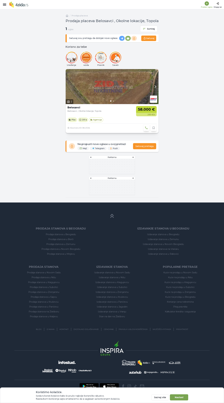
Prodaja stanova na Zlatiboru (44, 311)
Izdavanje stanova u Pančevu (112, 301)
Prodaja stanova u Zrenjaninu (43, 292)
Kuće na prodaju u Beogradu (180, 297)
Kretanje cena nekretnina (180, 301)
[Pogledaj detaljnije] (112, 86)
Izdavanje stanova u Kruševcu (112, 297)
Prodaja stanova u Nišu (44, 277)
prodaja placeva (80, 15)
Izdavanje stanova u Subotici (112, 287)
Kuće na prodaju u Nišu (180, 277)
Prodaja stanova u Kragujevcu (44, 282)
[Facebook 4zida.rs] (123, 386)
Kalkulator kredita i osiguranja (180, 311)
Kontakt (64, 329)
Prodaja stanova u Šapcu (44, 297)
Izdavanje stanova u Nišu (112, 277)
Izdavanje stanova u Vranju (112, 311)
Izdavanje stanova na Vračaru (163, 249)
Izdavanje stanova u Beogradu (163, 234)
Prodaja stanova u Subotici (44, 287)
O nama (51, 329)
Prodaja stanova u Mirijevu (61, 254)
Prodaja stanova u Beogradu (61, 234)
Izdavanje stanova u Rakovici (163, 254)
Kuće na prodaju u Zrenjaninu (180, 292)
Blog (39, 329)
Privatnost (182, 329)
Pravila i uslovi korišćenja (133, 329)
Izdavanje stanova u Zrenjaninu (112, 292)
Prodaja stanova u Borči (60, 239)
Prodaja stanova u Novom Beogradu (60, 249)
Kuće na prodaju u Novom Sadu (180, 272)
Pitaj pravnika (180, 306)
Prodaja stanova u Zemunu (60, 244)
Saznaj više (160, 397)
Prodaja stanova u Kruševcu (44, 301)
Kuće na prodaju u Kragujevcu (180, 282)
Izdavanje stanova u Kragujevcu (112, 282)
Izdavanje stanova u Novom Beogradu (163, 244)
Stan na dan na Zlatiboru (112, 316)
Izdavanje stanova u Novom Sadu (112, 272)
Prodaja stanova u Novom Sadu (44, 272)
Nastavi (179, 397)
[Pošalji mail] (142, 386)
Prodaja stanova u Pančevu (43, 306)
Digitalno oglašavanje (86, 329)
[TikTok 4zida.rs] (135, 386)
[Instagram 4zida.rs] (129, 386)
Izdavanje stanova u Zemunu (163, 239)
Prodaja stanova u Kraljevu (44, 316)
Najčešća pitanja (162, 329)
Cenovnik (109, 329)
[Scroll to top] (112, 216)
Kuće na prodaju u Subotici (180, 287)
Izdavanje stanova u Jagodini (112, 306)
